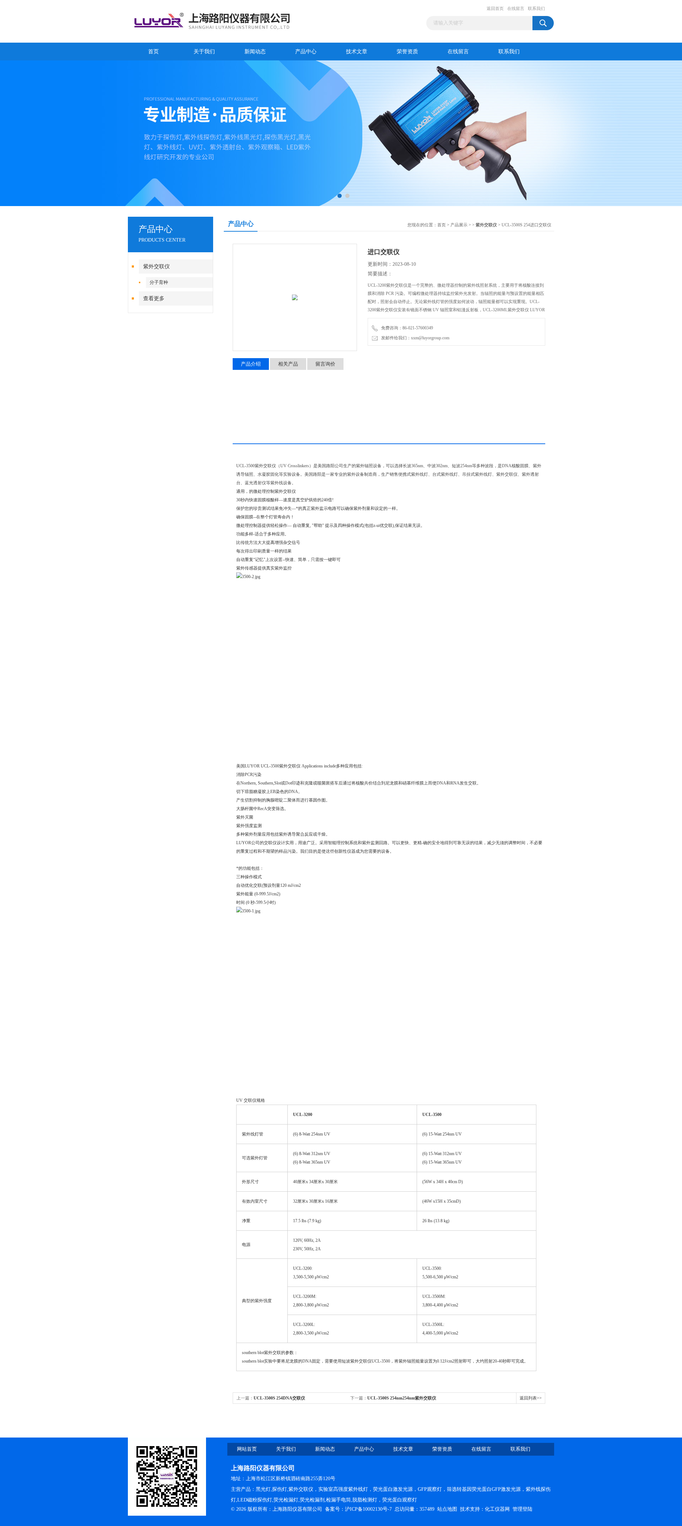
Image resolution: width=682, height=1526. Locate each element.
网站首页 (247, 1449)
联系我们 (536, 8)
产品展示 (458, 224)
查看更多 (153, 298)
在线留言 (515, 8)
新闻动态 (255, 51)
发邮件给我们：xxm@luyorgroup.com (414, 337)
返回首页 (495, 8)
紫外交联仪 (156, 266)
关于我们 (204, 51)
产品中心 (305, 51)
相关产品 (288, 364)
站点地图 (447, 1509)
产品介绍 (251, 364)
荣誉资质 (407, 51)
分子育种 (159, 282)
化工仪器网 (497, 1509)
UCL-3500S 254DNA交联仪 (279, 1398)
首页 (153, 51)
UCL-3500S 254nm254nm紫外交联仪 (401, 1398)
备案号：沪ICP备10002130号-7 (358, 1509)
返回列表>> (531, 1398)
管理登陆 (522, 1509)
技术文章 (356, 51)
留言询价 (325, 364)
